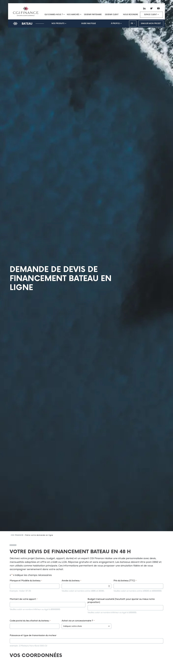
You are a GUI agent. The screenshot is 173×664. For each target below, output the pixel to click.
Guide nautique (88, 24)
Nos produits (58, 24)
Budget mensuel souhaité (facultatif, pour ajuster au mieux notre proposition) (121, 601)
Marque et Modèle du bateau (26, 581)
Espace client (150, 15)
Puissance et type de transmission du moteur (33, 636)
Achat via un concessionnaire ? (78, 621)
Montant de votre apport (23, 599)
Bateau (27, 23)
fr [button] (132, 23)
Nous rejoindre (130, 15)
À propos (115, 24)
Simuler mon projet (151, 23)
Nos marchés (73, 15)
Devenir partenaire (93, 15)
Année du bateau (71, 581)
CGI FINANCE (17, 535)
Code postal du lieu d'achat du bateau (30, 621)
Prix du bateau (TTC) (125, 581)
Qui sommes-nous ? (53, 15)
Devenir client (112, 15)
